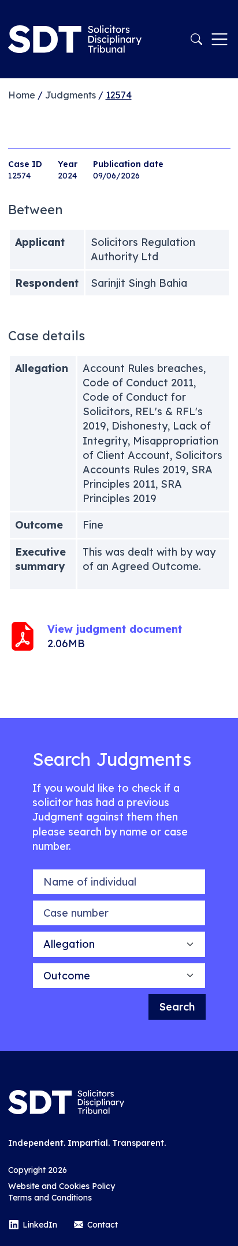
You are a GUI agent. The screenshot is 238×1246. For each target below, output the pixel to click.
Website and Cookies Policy (61, 1186)
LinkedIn (40, 1225)
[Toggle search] (196, 39)
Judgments (70, 95)
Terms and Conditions (50, 1197)
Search (177, 1006)
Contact (102, 1225)
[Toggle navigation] (219, 39)
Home (21, 95)
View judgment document (114, 629)
